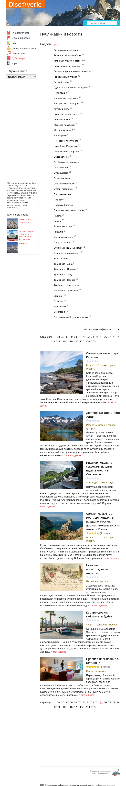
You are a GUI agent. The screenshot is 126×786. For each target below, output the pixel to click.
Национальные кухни (24, 48)
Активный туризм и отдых (67, 60)
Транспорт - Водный (65, 269)
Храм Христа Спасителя (25, 220)
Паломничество (62, 194)
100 (65, 341)
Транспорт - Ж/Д (63, 274)
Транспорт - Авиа (63, 263)
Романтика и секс (63, 226)
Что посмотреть (21, 32)
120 (76, 341)
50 (71, 336)
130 (82, 341)
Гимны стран (19, 53)
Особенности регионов (66, 162)
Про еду (58, 199)
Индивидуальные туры (66, 98)
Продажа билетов (63, 205)
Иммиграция (60, 92)
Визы (15, 43)
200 (87, 341)
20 (58, 336)
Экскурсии (59, 311)
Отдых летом (61, 173)
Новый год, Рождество (66, 146)
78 (113, 336)
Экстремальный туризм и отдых (71, 317)
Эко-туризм (60, 306)
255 (93, 341)
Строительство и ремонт (67, 253)
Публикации (18, 58)
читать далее (73, 455)
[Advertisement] (19, 131)
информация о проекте (105, 785)
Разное (58, 221)
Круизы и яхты (61, 109)
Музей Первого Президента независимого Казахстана (26, 235)
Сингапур (91, 482)
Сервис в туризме (63, 237)
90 (59, 341)
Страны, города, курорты (67, 247)
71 (84, 336)
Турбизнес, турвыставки (66, 285)
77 (109, 336)
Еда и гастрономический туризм (71, 87)
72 (88, 336)
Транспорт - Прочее (64, 280)
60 (75, 336)
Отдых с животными (64, 183)
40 (66, 336)
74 (96, 336)
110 (70, 341)
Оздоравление (62, 156)
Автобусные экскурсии (66, 50)
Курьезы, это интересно (66, 114)
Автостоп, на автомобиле (67, 55)
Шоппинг (58, 296)
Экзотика (58, 301)
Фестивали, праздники (66, 290)
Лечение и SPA (62, 119)
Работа (58, 215)
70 (79, 336)
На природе (60, 135)
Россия (90, 365)
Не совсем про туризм (66, 140)
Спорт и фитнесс (63, 242)
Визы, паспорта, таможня (67, 66)
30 (62, 336)
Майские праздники (64, 125)
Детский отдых (61, 82)
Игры (14, 63)
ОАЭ (89, 624)
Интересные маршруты (66, 103)
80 (55, 341)
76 (105, 336)
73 (92, 336)
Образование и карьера (67, 151)
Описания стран (21, 37)
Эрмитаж (23, 243)
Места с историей (63, 130)
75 (101, 336)
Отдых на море (62, 178)
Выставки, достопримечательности (72, 71)
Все (56, 44)
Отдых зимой (61, 167)
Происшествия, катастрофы (69, 210)
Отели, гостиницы (63, 189)
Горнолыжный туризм (65, 76)
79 (118, 336)
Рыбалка (58, 231)
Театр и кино (61, 258)
